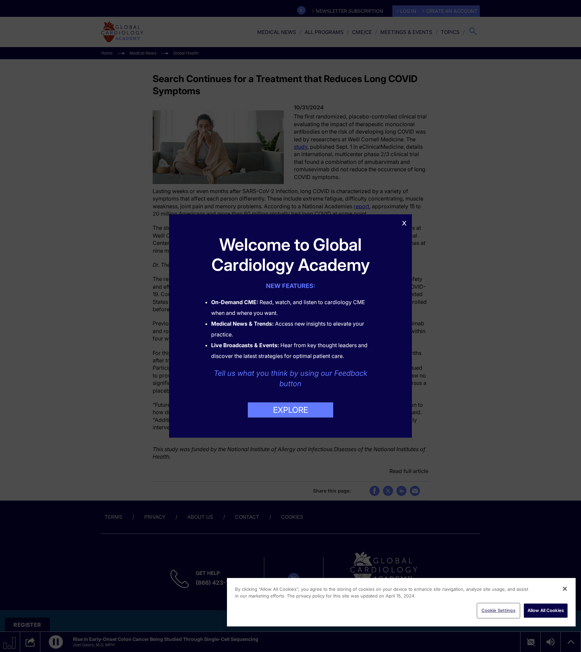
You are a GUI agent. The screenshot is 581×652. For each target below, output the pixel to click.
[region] (401, 602)
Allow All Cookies (546, 610)
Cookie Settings (498, 610)
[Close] (564, 588)
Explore (290, 410)
